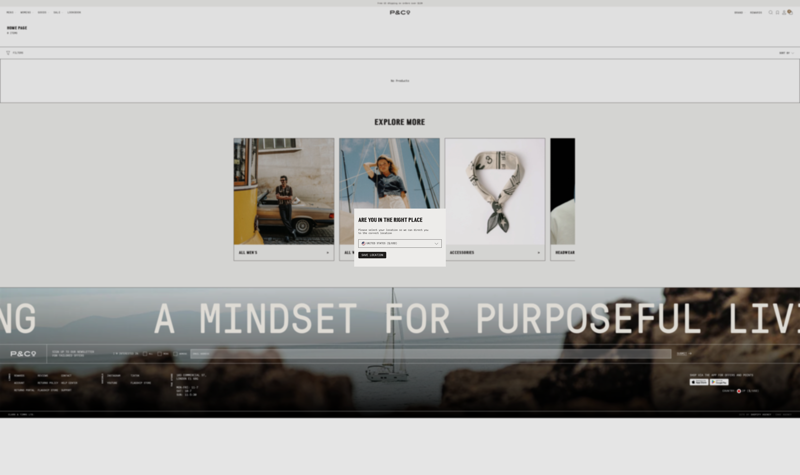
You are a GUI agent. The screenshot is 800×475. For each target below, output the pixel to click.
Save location (372, 255)
